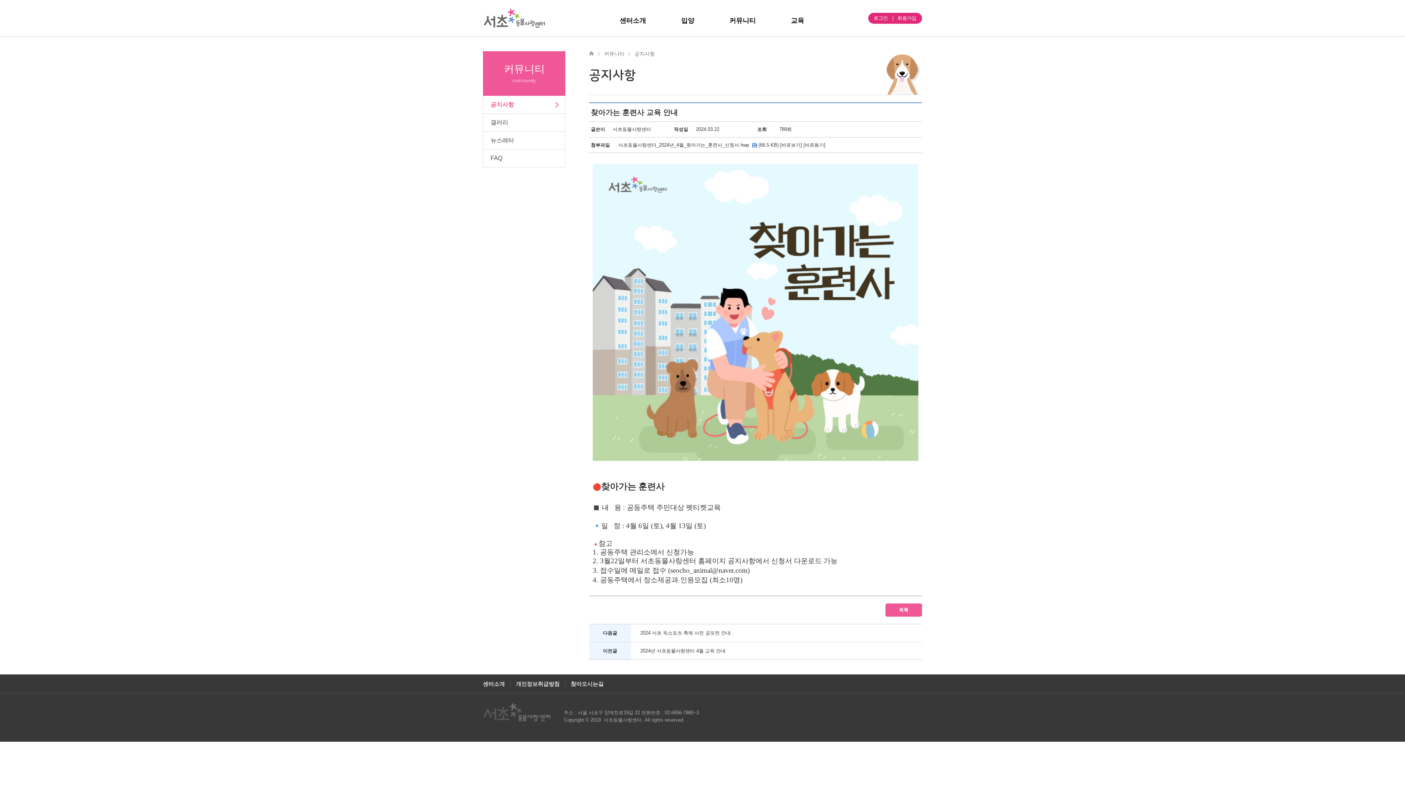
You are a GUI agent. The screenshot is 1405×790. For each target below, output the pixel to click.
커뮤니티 (743, 20)
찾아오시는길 (587, 684)
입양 (687, 20)
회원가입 (907, 18)
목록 (903, 610)
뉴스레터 (502, 140)
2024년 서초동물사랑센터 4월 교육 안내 (683, 651)
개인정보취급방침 (538, 684)
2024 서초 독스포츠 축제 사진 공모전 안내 (685, 633)
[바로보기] (791, 145)
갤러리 (499, 122)
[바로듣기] (814, 145)
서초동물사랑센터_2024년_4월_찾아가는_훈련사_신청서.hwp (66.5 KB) (698, 145)
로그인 (881, 18)
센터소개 (633, 20)
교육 (797, 20)
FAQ (496, 158)
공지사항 (502, 104)
